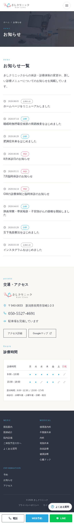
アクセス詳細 (15, 333)
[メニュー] (67, 5)
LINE (63, 518)
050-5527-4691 (21, 313)
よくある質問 (10, 448)
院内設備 (7, 437)
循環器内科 (45, 427)
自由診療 (44, 448)
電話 (15, 518)
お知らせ (7, 480)
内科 (42, 437)
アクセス (7, 485)
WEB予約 (37, 518)
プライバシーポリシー (28, 505)
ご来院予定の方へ (12, 443)
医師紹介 (7, 432)
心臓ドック (45, 459)
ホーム (6, 22)
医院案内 (7, 427)
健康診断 (44, 454)
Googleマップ (44, 334)
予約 (5, 474)
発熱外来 (44, 443)
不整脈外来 (45, 432)
